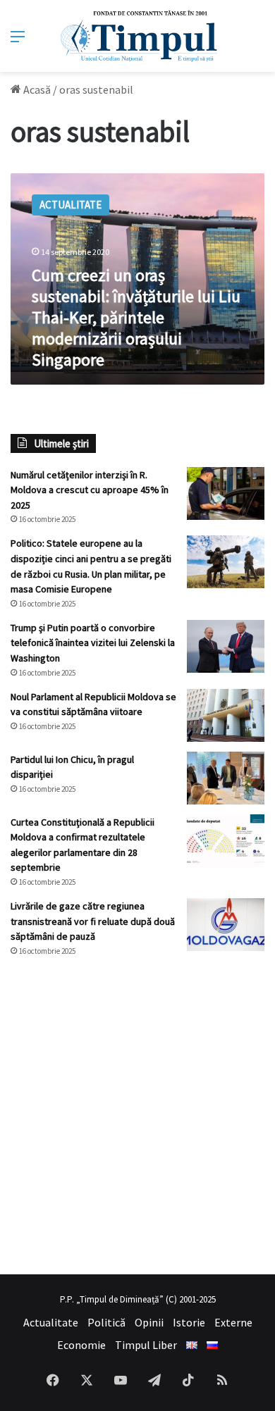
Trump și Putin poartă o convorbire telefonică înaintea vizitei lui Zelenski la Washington (93, 642)
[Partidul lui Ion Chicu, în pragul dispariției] (225, 778)
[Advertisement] (137, 1115)
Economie (81, 1345)
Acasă (36, 89)
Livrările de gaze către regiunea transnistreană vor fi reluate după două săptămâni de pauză (93, 921)
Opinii (149, 1322)
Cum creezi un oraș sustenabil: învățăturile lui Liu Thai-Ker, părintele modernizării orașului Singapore (136, 317)
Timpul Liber (146, 1345)
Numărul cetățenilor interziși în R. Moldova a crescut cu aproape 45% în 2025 (90, 489)
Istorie (189, 1322)
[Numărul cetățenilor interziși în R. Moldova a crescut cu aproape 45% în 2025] (225, 493)
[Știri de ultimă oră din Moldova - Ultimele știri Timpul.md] (138, 36)
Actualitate (50, 1322)
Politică (106, 1322)
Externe (233, 1322)
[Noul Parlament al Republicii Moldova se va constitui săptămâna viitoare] (225, 715)
